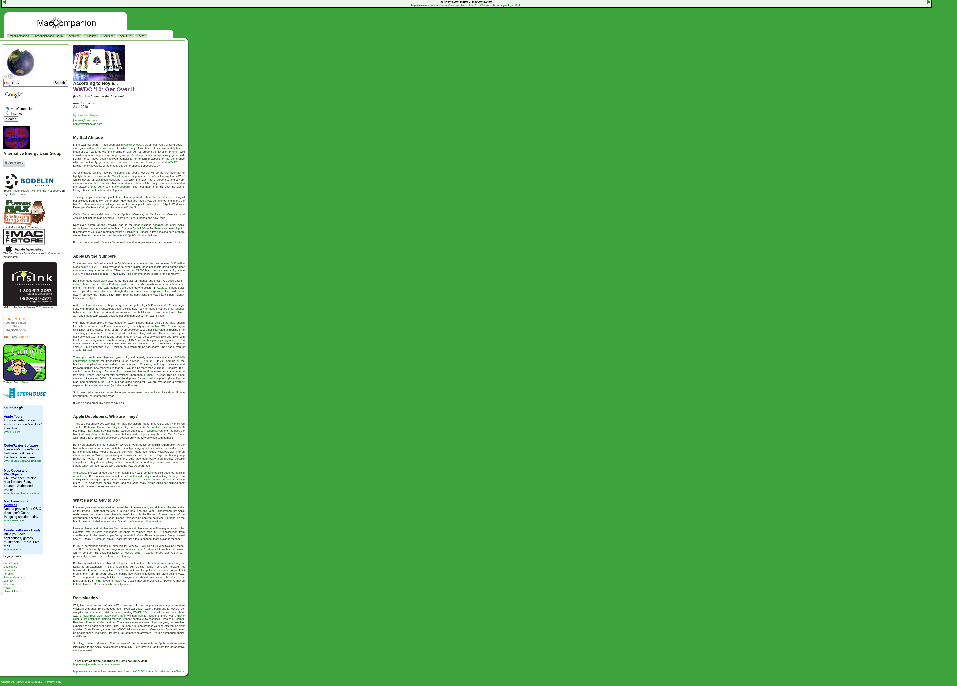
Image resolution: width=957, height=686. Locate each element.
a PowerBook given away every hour (102, 615)
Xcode (110, 517)
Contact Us (7, 681)
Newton (158, 228)
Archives (74, 35)
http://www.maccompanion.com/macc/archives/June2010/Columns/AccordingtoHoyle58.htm (466, 5)
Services (108, 35)
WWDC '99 (139, 612)
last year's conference (100, 148)
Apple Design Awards (120, 535)
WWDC (137, 144)
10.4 (93, 336)
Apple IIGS (139, 228)
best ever (137, 273)
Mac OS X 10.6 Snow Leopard (110, 186)
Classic (132, 580)
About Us (125, 35)
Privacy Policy (53, 681)
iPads (162, 217)
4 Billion (147, 374)
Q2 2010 (162, 287)
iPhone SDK (99, 430)
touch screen (155, 430)
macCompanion (19, 35)
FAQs (140, 35)
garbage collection (99, 434)
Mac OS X (132, 151)
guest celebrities (90, 618)
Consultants (10, 563)
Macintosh (118, 176)
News (6, 587)
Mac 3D (8, 580)
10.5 (105, 336)
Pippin (179, 228)
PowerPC (119, 580)
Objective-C (120, 427)
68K (98, 580)
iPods (132, 217)
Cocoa (101, 427)
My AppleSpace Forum (49, 35)
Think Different (12, 591)
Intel (78, 584)
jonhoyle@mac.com (85, 120)
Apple (126, 144)
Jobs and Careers (14, 577)
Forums (8, 573)
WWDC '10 (175, 162)
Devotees (9, 570)
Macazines (10, 584)
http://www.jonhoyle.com (87, 123)
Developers (10, 566)
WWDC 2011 (132, 552)
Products (91, 35)
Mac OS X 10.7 (164, 326)
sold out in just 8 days (137, 476)
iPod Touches (176, 308)
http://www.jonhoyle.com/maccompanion (97, 664)
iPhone (173, 151)
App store (85, 357)
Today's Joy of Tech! (16, 382)
